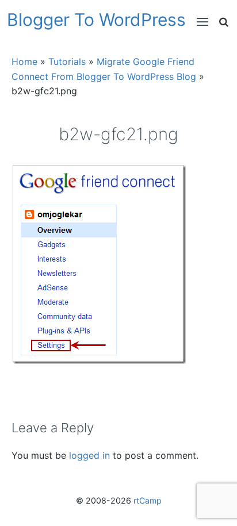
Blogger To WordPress (96, 19)
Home (24, 61)
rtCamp (147, 500)
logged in (89, 455)
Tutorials (67, 61)
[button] (196, 21)
